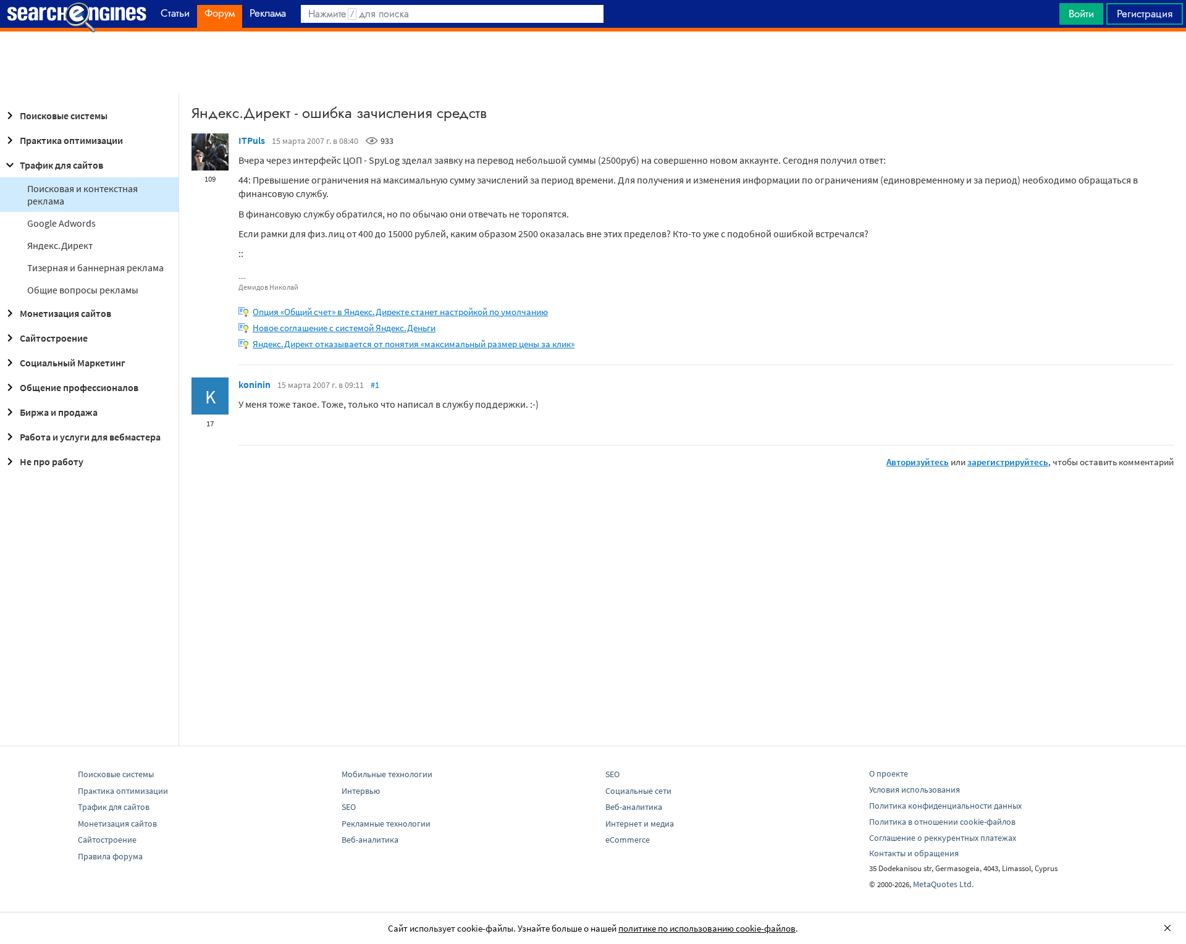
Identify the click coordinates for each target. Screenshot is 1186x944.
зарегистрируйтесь (1007, 462)
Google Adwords (61, 223)
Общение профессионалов (79, 387)
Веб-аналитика (370, 839)
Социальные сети (638, 790)
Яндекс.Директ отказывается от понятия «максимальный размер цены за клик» (413, 344)
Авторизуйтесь (917, 462)
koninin (254, 384)
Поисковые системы (63, 115)
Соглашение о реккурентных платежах (942, 837)
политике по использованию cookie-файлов (707, 928)
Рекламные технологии (386, 823)
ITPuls (251, 140)
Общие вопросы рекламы (82, 290)
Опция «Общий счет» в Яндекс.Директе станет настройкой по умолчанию (400, 312)
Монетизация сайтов (65, 313)
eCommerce (627, 839)
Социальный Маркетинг (72, 362)
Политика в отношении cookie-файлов (942, 821)
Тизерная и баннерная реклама (95, 267)
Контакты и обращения (914, 853)
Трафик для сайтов (61, 165)
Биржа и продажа (59, 412)
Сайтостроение (54, 338)
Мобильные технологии (387, 774)
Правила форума (110, 856)
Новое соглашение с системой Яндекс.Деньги (344, 328)
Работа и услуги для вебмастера (90, 437)
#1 (375, 384)
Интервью (361, 790)
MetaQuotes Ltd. (943, 884)
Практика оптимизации (71, 140)
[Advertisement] (593, 62)
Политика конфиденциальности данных (945, 805)
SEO (349, 806)
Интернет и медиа (639, 823)
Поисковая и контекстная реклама (82, 194)
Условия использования (914, 789)
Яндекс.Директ (60, 245)
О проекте (888, 773)
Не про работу (51, 461)
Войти (1081, 13)
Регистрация (1144, 13)
